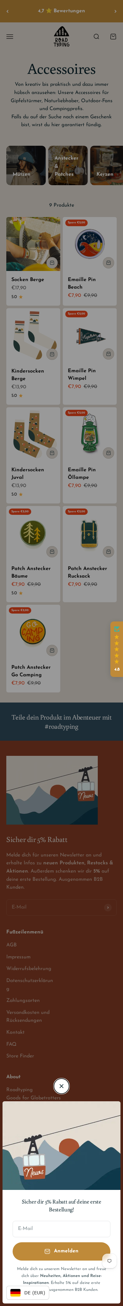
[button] (116, 649)
